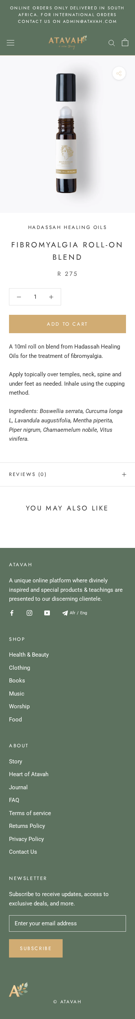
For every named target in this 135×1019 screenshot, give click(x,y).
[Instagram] (29, 612)
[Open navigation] (10, 42)
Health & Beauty (29, 654)
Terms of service (30, 813)
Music (16, 693)
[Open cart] (125, 42)
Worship (19, 706)
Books (17, 680)
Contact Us (23, 851)
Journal (18, 787)
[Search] (111, 42)
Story (15, 761)
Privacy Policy (26, 839)
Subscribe (36, 948)
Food (15, 719)
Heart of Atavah (28, 774)
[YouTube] (47, 612)
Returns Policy (27, 826)
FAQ (14, 800)
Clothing (19, 667)
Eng (83, 613)
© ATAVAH (67, 1001)
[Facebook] (12, 612)
